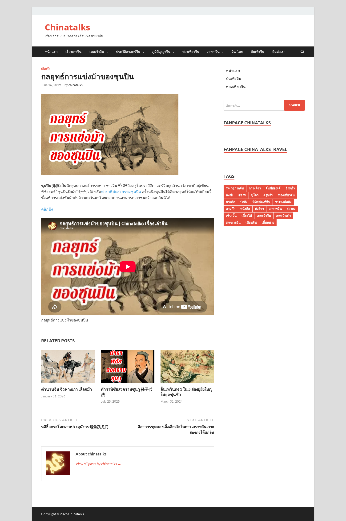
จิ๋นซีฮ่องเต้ (273, 188)
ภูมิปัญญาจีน (161, 52)
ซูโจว (254, 195)
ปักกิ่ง (244, 202)
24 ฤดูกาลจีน (235, 188)
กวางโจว (255, 188)
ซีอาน (242, 195)
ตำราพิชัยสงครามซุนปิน (121, 191)
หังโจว (259, 209)
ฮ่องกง (291, 209)
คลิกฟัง (47, 209)
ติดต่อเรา (279, 52)
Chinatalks (67, 27)
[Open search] (302, 51)
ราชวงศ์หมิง (283, 202)
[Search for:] (264, 105)
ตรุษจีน (268, 195)
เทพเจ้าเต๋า (283, 215)
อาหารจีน (275, 209)
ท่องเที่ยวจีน (190, 52)
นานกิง (230, 202)
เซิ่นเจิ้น (231, 215)
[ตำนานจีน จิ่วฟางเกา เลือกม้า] (68, 367)
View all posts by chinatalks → (98, 463)
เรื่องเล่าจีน (73, 52)
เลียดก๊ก (45, 68)
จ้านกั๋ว (290, 188)
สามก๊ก (230, 209)
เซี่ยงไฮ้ (246, 215)
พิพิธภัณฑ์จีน (261, 202)
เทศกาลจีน (233, 222)
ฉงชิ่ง (229, 195)
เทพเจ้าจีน (96, 52)
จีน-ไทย (237, 52)
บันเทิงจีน (257, 52)
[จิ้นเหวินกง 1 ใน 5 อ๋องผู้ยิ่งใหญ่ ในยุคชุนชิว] (187, 367)
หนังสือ (245, 209)
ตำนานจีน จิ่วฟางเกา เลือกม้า (66, 389)
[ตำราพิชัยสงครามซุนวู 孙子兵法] (128, 367)
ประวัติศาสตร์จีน (128, 52)
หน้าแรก (51, 52)
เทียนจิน (251, 222)
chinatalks (75, 85)
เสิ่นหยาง (268, 222)
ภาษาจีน (213, 52)
